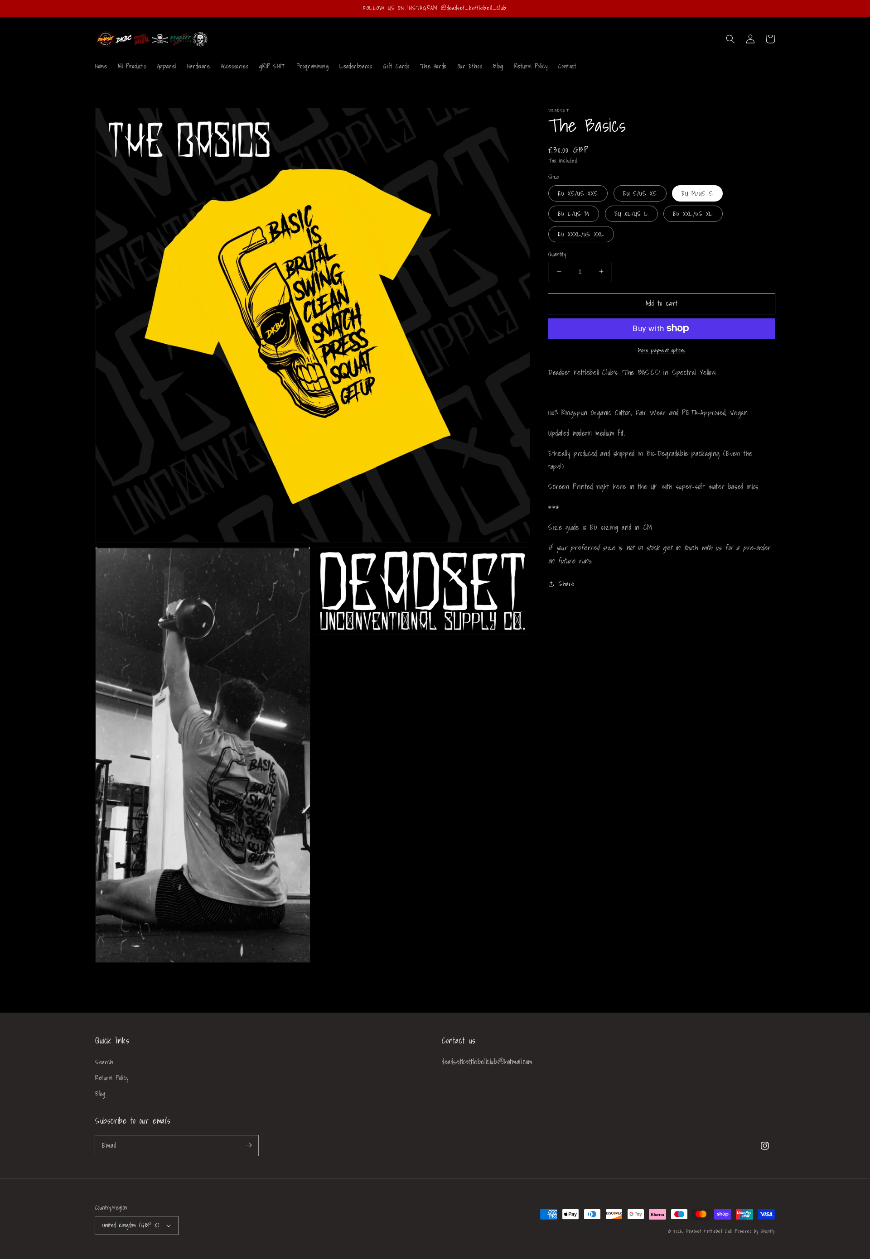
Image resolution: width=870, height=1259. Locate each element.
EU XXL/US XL (693, 213)
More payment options (662, 350)
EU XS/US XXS (578, 193)
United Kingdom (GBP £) (131, 1225)
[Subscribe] (248, 1145)
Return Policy (112, 1078)
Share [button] (567, 584)
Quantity (557, 254)
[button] (730, 39)
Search (104, 1062)
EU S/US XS (640, 193)
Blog (100, 1094)
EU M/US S (697, 193)
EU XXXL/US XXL (581, 234)
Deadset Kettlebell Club (709, 1231)
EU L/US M (574, 213)
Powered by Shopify (755, 1231)
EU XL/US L (631, 213)
